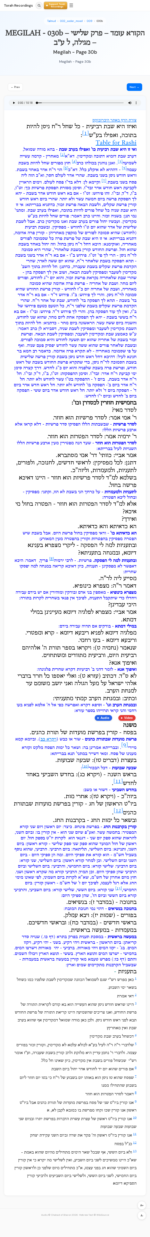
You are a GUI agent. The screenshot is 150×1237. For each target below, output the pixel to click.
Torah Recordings (18, 5)
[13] (118, 888)
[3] (120, 162)
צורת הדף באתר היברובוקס (114, 120)
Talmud (51, 21)
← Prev (15, 87)
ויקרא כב (48, 739)
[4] (74, 162)
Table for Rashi (116, 143)
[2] (62, 155)
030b (99, 21)
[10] (85, 766)
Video (128, 718)
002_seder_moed (71, 21)
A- (142, 1215)
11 (135, 1134)
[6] (65, 168)
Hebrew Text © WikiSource (94, 1214)
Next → (134, 87)
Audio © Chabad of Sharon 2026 (59, 1214)
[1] (85, 133)
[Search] (39, 5)
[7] (104, 181)
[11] (118, 781)
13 (135, 1151)
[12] (118, 811)
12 (135, 1143)
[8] (51, 559)
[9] (124, 745)
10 (135, 1118)
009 (89, 21)
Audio (105, 718)
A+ (142, 1205)
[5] (124, 168)
